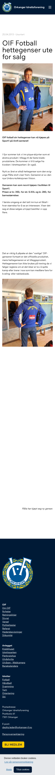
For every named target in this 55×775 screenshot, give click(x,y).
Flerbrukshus (9, 655)
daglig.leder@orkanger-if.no (17, 727)
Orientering (8, 693)
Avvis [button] (9, 769)
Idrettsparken (9, 652)
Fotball (6, 679)
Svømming (8, 686)
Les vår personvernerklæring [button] (19, 762)
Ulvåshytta (8, 659)
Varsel (5, 621)
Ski (4, 696)
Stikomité (7, 635)
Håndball (7, 683)
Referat (6, 628)
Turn (4, 689)
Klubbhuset (8, 648)
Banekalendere (10, 666)
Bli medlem (13, 744)
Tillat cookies (22, 769)
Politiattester (9, 625)
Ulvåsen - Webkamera (13, 662)
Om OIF (6, 608)
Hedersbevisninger (12, 631)
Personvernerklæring (13, 734)
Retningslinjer (9, 614)
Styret (5, 618)
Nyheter (6, 611)
